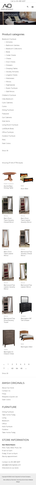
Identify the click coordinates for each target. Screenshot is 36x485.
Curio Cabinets (7, 103)
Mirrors (8, 82)
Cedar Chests (11, 55)
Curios (4, 106)
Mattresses (10, 78)
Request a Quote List (10, 397)
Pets (3, 140)
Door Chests (10, 62)
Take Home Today (9, 415)
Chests (8, 58)
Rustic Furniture (12, 88)
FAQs (4, 394)
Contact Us (6, 391)
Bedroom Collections (14, 49)
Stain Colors (6, 143)
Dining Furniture (8, 110)
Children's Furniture (9, 95)
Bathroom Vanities (12, 45)
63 (12, 368)
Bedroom (5, 421)
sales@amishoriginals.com (11, 465)
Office (4, 424)
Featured (5, 114)
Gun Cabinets (7, 117)
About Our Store (8, 388)
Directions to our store (10, 468)
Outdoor (5, 429)
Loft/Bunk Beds (8, 129)
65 (21, 368)
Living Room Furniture (10, 125)
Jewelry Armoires (12, 72)
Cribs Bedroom (7, 99)
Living (4, 418)
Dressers (9, 65)
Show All (5, 151)
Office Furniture (8, 132)
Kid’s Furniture (7, 426)
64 (17, 368)
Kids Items (6, 121)
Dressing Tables (12, 68)
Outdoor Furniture (8, 136)
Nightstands (10, 85)
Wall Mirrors (10, 91)
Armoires (9, 42)
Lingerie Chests (11, 75)
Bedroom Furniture (9, 39)
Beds (8, 52)
